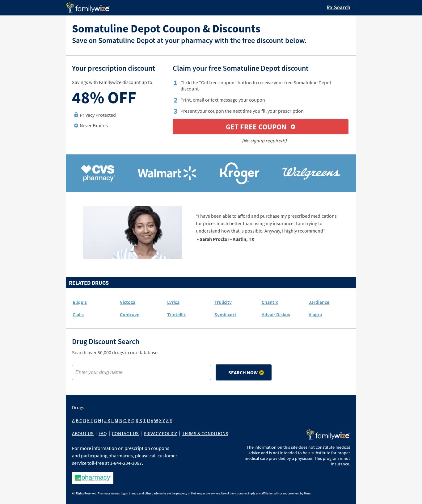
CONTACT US (125, 433)
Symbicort (225, 314)
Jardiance (319, 302)
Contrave (129, 314)
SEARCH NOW (243, 372)
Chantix (270, 302)
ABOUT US (83, 433)
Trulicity (223, 302)
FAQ (103, 433)
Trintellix (176, 314)
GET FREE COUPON (256, 127)
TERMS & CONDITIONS (205, 433)
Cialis (78, 314)
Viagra (315, 314)
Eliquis (80, 302)
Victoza (127, 302)
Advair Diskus (276, 314)
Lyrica (173, 302)
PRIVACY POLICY (160, 433)
